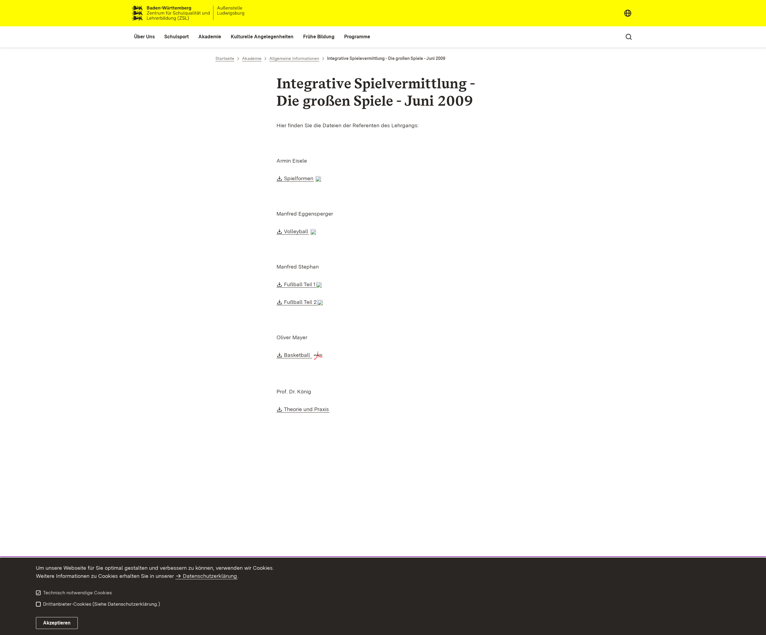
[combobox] (627, 13)
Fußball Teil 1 (300, 284)
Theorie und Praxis (306, 409)
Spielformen (299, 178)
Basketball (298, 355)
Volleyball (296, 231)
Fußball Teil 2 (300, 302)
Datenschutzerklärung (210, 576)
